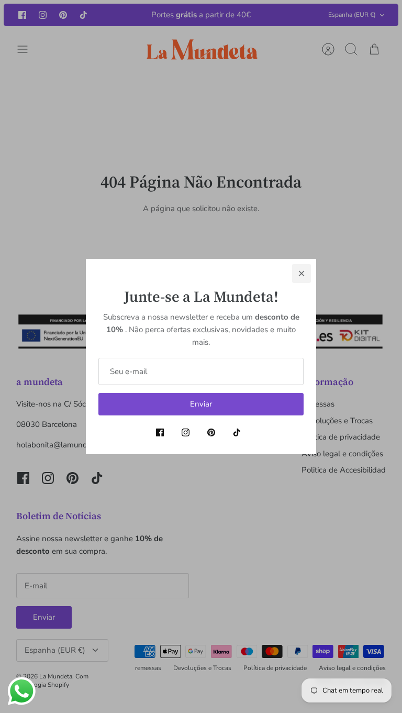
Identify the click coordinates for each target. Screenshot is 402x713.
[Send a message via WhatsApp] (21, 691)
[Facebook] (160, 432)
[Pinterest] (211, 432)
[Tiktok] (237, 432)
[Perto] (301, 273)
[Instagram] (185, 432)
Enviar (201, 404)
